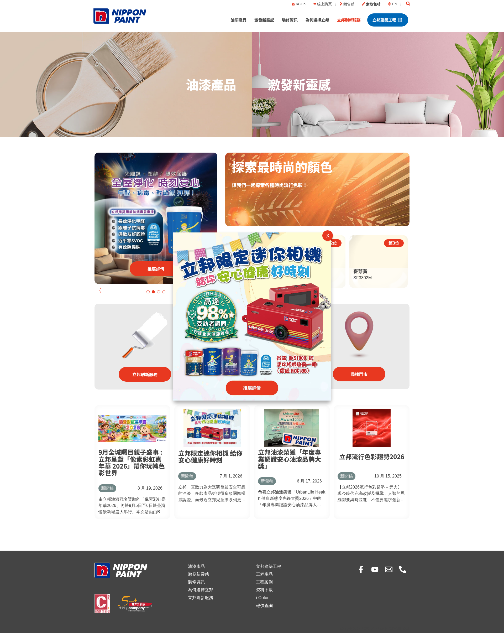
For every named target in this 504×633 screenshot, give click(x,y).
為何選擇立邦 (317, 20)
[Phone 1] (403, 569)
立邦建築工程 (384, 20)
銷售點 (348, 4)
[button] (408, 4)
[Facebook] (361, 569)
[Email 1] (389, 569)
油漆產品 (238, 20)
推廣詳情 (156, 269)
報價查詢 (264, 605)
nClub (301, 4)
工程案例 (264, 582)
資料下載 (264, 590)
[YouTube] (375, 569)
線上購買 (324, 4)
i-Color (262, 597)
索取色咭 (373, 4)
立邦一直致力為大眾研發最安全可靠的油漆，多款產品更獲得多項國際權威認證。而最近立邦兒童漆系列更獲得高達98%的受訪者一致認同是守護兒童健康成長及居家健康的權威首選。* (211, 494)
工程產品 (264, 574)
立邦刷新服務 (349, 20)
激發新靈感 (264, 20)
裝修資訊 (290, 20)
